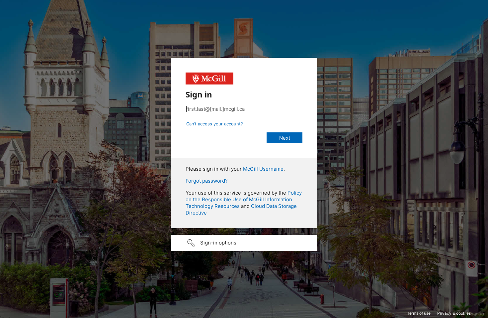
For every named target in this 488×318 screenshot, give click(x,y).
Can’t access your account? (214, 123)
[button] (244, 243)
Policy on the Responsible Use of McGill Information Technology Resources (244, 199)
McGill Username (263, 169)
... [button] (481, 312)
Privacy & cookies (454, 313)
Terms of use (419, 313)
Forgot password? (207, 181)
